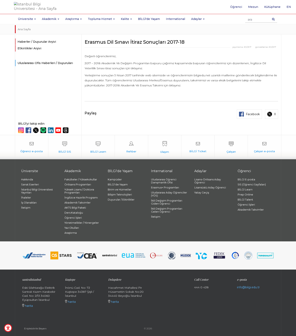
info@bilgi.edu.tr (248, 287)
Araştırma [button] (72, 19)
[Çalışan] (231, 147)
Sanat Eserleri (30, 184)
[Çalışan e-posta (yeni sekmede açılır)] (264, 147)
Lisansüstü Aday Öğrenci (210, 187)
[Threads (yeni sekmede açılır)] (66, 130)
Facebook (253, 114)
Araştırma (70, 232)
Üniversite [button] (26, 19)
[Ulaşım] (164, 147)
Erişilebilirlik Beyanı (35, 328)
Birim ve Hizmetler (119, 189)
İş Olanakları (29, 202)
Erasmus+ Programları (165, 187)
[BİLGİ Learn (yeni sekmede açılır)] (98, 147)
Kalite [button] (125, 19)
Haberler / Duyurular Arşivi (37, 41)
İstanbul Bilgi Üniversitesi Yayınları (37, 191)
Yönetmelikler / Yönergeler (81, 222)
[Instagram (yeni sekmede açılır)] (21, 130)
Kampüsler (115, 179)
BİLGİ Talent (245, 199)
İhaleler (26, 197)
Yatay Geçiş (201, 192)
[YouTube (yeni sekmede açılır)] (58, 130)
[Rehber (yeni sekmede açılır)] (131, 147)
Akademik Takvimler (77, 202)
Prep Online (245, 194)
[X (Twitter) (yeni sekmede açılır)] (36, 130)
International (175, 19)
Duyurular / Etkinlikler (121, 199)
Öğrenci (236, 7)
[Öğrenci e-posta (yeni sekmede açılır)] (31, 147)
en (290, 8)
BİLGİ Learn (245, 189)
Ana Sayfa (24, 29)
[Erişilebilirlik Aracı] (8, 328)
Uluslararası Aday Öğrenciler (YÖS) (169, 194)
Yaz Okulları (71, 227)
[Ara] (273, 19)
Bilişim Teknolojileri (120, 194)
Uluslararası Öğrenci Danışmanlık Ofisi (163, 181)
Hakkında (27, 179)
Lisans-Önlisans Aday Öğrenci (207, 181)
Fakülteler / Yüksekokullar (80, 179)
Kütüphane (272, 7)
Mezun (253, 7)
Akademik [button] (49, 19)
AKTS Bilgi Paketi (75, 207)
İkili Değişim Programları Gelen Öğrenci (166, 210)
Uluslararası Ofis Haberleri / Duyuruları (45, 63)
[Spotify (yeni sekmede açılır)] (43, 130)
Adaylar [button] (197, 19)
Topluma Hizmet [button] (100, 19)
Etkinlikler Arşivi (29, 48)
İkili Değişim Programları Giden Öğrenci (166, 202)
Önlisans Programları (77, 184)
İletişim (25, 207)
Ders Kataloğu (73, 212)
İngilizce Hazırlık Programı (81, 197)
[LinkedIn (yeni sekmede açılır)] (51, 130)
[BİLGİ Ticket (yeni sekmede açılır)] (197, 147)
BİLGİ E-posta (246, 179)
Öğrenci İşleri (73, 217)
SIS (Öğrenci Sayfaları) (252, 184)
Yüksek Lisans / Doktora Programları (79, 191)
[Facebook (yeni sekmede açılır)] (29, 130)
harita (28, 306)
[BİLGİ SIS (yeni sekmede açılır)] (64, 147)
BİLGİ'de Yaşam (149, 19)
